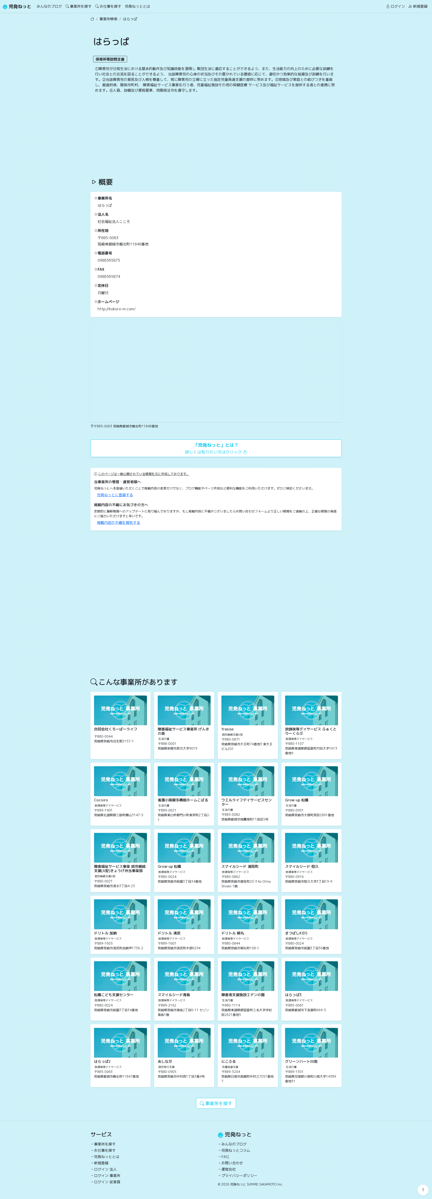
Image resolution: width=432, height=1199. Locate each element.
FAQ (225, 1156)
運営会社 (228, 1169)
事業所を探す (81, 6)
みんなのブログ (49, 6)
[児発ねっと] (92, 18)
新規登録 (420, 6)
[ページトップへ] (423, 1190)
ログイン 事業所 (107, 1175)
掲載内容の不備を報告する (118, 522)
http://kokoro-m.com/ (117, 308)
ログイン (398, 6)
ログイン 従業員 (107, 1181)
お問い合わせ (232, 1162)
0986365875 (109, 260)
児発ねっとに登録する (115, 494)
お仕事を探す (110, 6)
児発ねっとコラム (235, 1150)
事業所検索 (108, 18)
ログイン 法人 (105, 1169)
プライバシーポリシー (239, 1175)
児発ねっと (19, 6)
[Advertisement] (216, 135)
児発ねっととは (137, 6)
